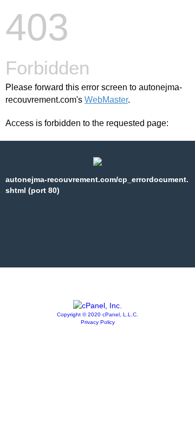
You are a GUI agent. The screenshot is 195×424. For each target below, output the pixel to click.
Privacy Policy (98, 322)
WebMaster (106, 99)
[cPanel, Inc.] (97, 305)
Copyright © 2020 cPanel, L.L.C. (97, 314)
